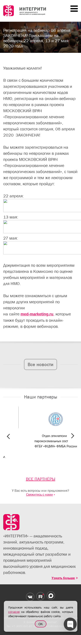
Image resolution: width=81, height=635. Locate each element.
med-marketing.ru (37, 314)
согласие (14, 611)
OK (40, 624)
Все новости (40, 364)
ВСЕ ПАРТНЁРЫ (40, 479)
